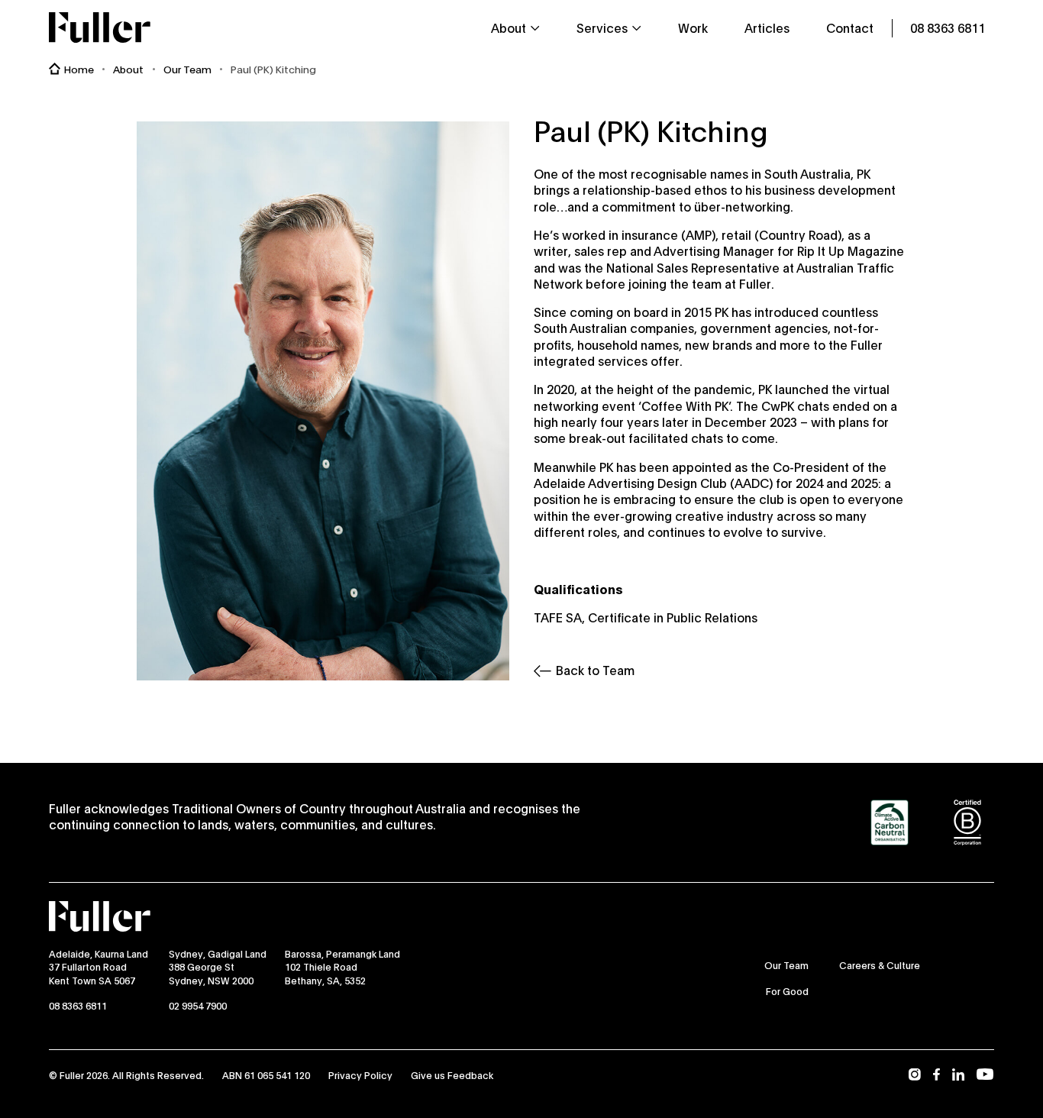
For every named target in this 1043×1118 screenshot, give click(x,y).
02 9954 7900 (198, 1005)
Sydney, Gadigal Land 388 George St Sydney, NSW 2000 (217, 967)
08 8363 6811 (78, 1005)
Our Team (187, 69)
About (128, 69)
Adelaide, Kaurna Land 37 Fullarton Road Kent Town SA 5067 (98, 967)
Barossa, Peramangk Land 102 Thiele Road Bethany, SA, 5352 (342, 967)
